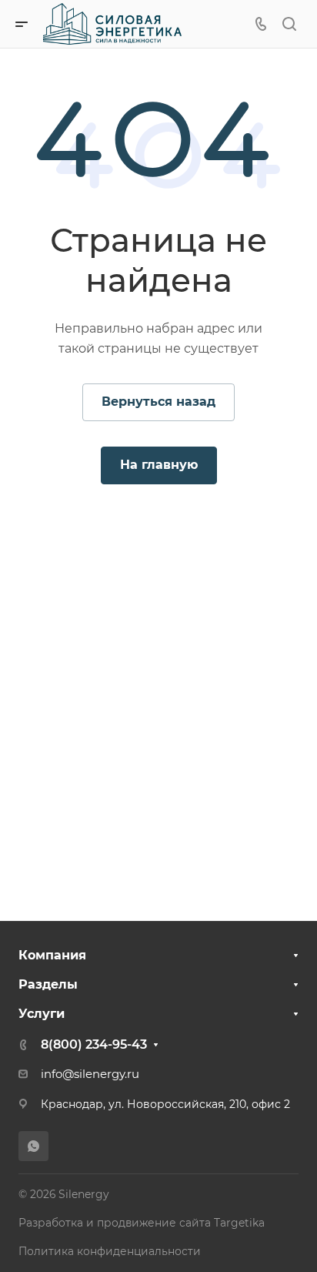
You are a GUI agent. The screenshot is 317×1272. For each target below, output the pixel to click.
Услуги (41, 1013)
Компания (52, 955)
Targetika (239, 1223)
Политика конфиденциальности (109, 1251)
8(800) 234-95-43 (94, 1044)
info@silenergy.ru (90, 1074)
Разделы (48, 984)
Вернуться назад (158, 401)
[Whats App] (33, 1146)
